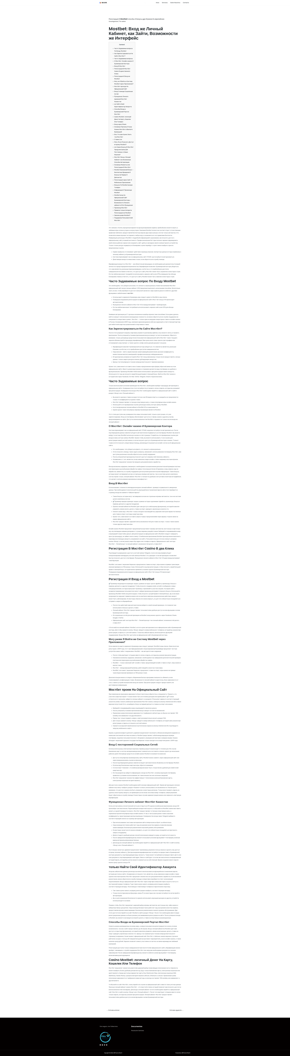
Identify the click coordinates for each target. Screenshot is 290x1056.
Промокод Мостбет (120, 208)
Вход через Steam (120, 124)
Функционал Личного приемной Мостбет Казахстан (121, 99)
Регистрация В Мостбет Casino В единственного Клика (122, 71)
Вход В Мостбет (119, 66)
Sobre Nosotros (175, 2)
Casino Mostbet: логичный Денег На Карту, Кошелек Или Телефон (122, 119)
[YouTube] (106, 1045)
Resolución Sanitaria (137, 1030)
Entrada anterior (113, 1010)
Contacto (186, 2)
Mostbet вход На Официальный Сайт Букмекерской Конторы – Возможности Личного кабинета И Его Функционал (123, 200)
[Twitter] (104, 1045)
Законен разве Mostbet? (122, 215)
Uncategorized (113, 21)
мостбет (130, 293)
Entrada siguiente (176, 1010)
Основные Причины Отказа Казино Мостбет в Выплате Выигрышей (123, 129)
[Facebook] (100, 1045)
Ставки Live (118, 139)
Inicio (157, 2)
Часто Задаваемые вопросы (123, 58)
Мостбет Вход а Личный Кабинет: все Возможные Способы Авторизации (122, 159)
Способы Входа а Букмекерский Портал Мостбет (121, 111)
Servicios (165, 2)
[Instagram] (102, 1045)
